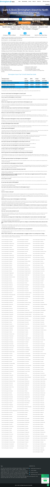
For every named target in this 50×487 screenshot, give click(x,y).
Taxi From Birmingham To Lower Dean (23, 361)
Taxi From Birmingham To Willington (38, 416)
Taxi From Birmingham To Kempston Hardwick (24, 314)
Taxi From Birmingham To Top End (38, 367)
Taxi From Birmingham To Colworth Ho (7, 371)
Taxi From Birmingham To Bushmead (7, 312)
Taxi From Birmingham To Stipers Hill (38, 324)
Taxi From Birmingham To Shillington (38, 284)
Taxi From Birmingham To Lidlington (22, 341)
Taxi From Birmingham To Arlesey (7, 247)
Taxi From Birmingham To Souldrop (38, 296)
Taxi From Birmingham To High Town (23, 267)
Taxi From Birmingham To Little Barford (23, 347)
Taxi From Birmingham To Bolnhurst (7, 284)
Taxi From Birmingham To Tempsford (38, 349)
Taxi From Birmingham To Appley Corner (8, 243)
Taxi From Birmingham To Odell (22, 416)
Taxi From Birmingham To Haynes (22, 259)
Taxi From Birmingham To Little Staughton (23, 353)
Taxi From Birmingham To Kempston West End (24, 316)
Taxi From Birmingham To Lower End (23, 363)
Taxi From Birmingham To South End (38, 298)
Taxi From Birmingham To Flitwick (7, 432)
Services (29, 1)
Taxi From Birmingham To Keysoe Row (23, 324)
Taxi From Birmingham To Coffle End (7, 365)
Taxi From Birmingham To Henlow (22, 263)
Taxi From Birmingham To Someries (38, 294)
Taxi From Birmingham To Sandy (38, 265)
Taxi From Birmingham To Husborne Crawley (24, 302)
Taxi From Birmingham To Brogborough (8, 300)
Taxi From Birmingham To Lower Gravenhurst (24, 365)
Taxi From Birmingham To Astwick (7, 253)
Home (19, 1)
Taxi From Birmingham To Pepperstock (23, 432)
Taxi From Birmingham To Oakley (22, 414)
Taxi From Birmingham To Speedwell (38, 302)
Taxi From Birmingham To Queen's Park (39, 239)
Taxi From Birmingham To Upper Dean (38, 377)
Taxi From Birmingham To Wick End (38, 410)
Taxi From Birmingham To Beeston (7, 267)
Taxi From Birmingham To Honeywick (23, 290)
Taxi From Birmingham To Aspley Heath (8, 251)
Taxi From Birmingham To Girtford (7, 438)
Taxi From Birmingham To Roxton (38, 255)
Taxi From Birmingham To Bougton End (8, 288)
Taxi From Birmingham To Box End (7, 292)
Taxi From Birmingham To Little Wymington (24, 355)
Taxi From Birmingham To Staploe (38, 314)
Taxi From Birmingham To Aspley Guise (8, 249)
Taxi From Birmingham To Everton (7, 414)
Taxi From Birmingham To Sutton (38, 341)
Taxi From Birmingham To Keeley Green (23, 310)
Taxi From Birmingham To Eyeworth (7, 416)
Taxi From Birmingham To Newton (22, 408)
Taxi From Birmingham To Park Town (23, 424)
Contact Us (39, 1)
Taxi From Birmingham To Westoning (38, 404)
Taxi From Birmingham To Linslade (22, 345)
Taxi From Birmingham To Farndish (7, 424)
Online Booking (24, 1)
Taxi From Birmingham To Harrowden (23, 249)
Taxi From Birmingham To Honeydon (22, 288)
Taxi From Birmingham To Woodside (38, 434)
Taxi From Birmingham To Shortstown (38, 286)
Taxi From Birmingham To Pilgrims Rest (23, 436)
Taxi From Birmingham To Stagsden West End (40, 304)
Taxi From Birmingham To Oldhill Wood (23, 422)
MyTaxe (33, 485)
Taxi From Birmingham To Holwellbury (23, 284)
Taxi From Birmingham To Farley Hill (7, 420)
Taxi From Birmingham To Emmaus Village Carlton (9, 410)
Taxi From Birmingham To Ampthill (7, 241)
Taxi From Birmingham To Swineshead (39, 343)
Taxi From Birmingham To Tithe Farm (38, 363)
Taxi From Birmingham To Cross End (7, 379)
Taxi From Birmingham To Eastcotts (7, 398)
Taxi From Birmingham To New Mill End (23, 402)
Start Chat (45, 480)
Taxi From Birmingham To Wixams (38, 424)
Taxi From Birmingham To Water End (38, 396)
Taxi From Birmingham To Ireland (22, 308)
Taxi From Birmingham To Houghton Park (23, 294)
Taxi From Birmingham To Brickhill (7, 296)
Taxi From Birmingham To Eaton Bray (7, 400)
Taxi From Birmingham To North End (22, 410)
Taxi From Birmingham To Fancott (7, 418)
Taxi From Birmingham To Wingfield (38, 420)
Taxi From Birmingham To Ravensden (38, 243)
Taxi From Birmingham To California (7, 316)
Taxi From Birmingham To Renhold (38, 245)
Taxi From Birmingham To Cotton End (7, 375)
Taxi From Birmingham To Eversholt (7, 412)
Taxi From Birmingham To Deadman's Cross (8, 381)
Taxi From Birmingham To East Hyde (7, 396)
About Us (34, 1)
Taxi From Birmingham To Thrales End (39, 355)
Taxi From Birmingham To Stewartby (38, 322)
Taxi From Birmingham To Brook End (7, 304)
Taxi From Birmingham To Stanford (38, 312)
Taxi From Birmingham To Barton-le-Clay (8, 257)
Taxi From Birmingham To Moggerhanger (23, 396)
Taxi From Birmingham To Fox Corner (7, 434)
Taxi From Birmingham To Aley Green (7, 239)
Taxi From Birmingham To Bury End (7, 308)
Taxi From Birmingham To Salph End (38, 263)
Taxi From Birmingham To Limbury (22, 343)
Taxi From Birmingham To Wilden (38, 414)
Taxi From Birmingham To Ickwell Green (23, 304)
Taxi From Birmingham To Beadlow (7, 261)
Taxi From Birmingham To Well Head (38, 398)
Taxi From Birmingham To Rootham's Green (39, 251)
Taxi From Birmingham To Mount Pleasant (23, 400)
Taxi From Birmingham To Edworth (7, 402)
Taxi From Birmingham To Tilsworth (38, 359)
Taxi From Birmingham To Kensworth (23, 322)
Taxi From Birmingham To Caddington (7, 314)
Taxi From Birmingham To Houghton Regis (23, 296)
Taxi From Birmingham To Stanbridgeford (39, 310)
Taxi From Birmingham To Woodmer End (39, 432)
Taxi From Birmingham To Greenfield (22, 239)
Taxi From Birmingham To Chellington (7, 341)
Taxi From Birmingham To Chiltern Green (8, 345)
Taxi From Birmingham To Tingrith (38, 361)
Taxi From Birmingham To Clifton (7, 357)
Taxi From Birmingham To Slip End (38, 290)
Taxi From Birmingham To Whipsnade (38, 408)
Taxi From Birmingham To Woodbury (38, 430)
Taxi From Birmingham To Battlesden (7, 259)
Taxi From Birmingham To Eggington (7, 404)
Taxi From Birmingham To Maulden (22, 379)
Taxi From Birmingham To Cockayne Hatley (8, 363)
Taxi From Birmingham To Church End (7, 347)
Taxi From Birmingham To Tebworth (38, 347)
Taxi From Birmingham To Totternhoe (38, 369)
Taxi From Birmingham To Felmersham (7, 426)
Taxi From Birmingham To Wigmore (38, 412)
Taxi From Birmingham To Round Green (39, 253)
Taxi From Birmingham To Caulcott (7, 324)
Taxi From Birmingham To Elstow (7, 408)
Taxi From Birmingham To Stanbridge (38, 308)
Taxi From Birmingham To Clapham (7, 353)
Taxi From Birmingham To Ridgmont (38, 247)
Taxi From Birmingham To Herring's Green (23, 265)
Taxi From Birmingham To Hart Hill (22, 251)
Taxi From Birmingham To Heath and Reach (23, 261)
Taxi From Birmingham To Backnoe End (8, 255)
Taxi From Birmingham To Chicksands (7, 343)
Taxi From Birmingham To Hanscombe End (23, 243)
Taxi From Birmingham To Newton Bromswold (24, 406)
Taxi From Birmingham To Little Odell (23, 351)
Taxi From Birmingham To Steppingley (39, 318)
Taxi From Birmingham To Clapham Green (8, 351)
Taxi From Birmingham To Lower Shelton (23, 367)
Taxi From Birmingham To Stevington (38, 320)
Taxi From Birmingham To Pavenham (23, 428)
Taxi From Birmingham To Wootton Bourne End (40, 436)
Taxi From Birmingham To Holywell (22, 286)
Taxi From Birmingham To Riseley (38, 249)
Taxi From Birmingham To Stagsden (38, 306)
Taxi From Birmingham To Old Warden (23, 420)
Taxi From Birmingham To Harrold (22, 247)
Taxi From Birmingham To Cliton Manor (8, 359)
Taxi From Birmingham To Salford (38, 261)
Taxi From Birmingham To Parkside (22, 426)
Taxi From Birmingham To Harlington (23, 245)
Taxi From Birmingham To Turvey (38, 371)
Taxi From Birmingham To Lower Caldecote (23, 359)
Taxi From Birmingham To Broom (7, 306)
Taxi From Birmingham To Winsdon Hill (39, 422)
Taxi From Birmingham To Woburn (38, 426)
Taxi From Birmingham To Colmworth (7, 369)
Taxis (7, 1)
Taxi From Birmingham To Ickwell (22, 306)
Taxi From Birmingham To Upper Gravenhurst (40, 379)
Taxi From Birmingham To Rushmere (38, 257)
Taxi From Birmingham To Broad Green (8, 298)
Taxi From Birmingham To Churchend (7, 349)
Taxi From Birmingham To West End (38, 400)
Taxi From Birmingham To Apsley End (7, 245)
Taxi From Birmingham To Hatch (22, 253)
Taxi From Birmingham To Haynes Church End (24, 255)
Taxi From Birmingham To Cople (6, 373)
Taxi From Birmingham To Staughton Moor (39, 316)
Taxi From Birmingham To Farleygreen (7, 422)
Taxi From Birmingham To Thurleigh (38, 357)
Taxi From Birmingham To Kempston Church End (24, 312)
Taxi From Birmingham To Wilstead (38, 418)
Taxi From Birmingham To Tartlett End (38, 345)
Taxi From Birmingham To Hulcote (22, 300)
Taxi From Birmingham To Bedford (7, 263)
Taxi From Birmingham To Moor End (22, 398)
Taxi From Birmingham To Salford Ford (39, 259)
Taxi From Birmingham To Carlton (7, 322)
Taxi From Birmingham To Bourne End (7, 290)
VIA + (20, 19)
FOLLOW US (47, 4)
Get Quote (24, 22)
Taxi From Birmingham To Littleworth (23, 357)
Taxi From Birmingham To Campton (7, 318)
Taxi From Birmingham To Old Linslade (23, 418)
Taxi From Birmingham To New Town (22, 404)
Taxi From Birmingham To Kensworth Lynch (24, 320)
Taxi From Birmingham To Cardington (7, 320)
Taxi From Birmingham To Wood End (38, 428)
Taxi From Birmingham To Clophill (7, 361)
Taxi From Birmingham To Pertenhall (22, 434)
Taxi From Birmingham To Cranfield (7, 377)
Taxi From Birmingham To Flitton (7, 430)
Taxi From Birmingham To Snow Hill (38, 292)
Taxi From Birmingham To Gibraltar (7, 436)
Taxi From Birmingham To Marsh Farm (23, 375)
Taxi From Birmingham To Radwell (38, 241)
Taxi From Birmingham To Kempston (22, 318)
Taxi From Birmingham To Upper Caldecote (39, 375)
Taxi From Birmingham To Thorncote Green (39, 353)
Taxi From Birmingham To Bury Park (7, 310)
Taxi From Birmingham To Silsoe (38, 288)
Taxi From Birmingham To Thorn (38, 351)
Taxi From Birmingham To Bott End (7, 286)
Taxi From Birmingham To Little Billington (23, 349)
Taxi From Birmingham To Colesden (7, 367)
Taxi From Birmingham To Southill (38, 300)
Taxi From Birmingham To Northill (22, 412)
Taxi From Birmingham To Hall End (22, 241)
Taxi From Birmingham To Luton (22, 373)
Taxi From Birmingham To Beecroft (7, 265)
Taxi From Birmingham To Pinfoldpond (23, 438)
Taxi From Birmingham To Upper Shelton (39, 381)
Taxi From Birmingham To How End (22, 298)
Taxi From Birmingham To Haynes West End (24, 257)
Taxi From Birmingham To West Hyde (38, 402)
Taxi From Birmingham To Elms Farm (7, 406)
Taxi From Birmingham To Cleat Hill (7, 355)
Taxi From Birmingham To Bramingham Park (8, 294)
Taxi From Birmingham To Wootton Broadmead (40, 438)
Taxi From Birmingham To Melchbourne (23, 381)
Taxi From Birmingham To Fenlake (7, 428)
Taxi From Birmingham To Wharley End (39, 406)
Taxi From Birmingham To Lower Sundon (23, 371)
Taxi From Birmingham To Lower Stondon (23, 369)
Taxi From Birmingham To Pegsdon (22, 430)
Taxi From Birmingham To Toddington (38, 365)
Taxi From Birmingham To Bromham (7, 302)
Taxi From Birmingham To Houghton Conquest (24, 292)
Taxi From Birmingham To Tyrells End (38, 373)
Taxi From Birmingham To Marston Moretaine (24, 377)
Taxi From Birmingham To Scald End (38, 267)
